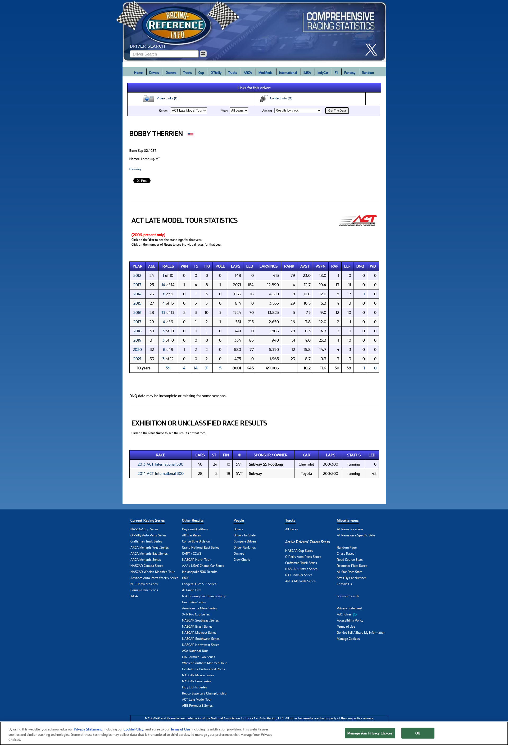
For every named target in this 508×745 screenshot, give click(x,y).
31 (206, 368)
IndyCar (323, 73)
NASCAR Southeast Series (200, 620)
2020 (137, 349)
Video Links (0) (166, 98)
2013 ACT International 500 (160, 464)
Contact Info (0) (280, 98)
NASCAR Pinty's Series (301, 569)
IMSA (307, 73)
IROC (185, 578)
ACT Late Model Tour (197, 699)
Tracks (187, 73)
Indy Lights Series (194, 687)
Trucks (232, 73)
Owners (171, 73)
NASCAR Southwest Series (201, 639)
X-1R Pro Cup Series (196, 614)
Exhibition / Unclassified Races (203, 669)
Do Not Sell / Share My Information (361, 632)
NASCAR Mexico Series (198, 675)
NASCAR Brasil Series (197, 626)
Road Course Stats (350, 560)
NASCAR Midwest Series (199, 632)
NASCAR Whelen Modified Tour (152, 572)
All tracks (291, 529)
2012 (137, 275)
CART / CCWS (191, 553)
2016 (137, 312)
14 (163, 285)
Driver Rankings (245, 547)
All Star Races (191, 535)
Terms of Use (346, 626)
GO (203, 54)
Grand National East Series (200, 547)
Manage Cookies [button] (348, 639)
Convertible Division (196, 541)
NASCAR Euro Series (196, 681)
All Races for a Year (350, 529)
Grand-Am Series (194, 602)
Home (138, 73)
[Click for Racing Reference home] (254, 31)
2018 (137, 331)
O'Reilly (216, 73)
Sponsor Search (348, 596)
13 (163, 312)
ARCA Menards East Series (149, 553)
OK (417, 733)
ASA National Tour (195, 651)
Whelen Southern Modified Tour (204, 663)
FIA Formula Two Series (198, 657)
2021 (137, 359)
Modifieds (265, 73)
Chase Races (345, 553)
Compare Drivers (245, 541)
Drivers (154, 73)
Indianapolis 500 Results (199, 572)
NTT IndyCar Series (144, 584)
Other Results (193, 520)
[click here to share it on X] (373, 50)
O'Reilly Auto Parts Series (148, 535)
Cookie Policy (133, 729)
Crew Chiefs (242, 560)
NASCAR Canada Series (146, 566)
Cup (201, 73)
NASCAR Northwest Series (200, 645)
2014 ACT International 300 (161, 473)
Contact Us (344, 584)
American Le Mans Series (199, 608)
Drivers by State (245, 535)
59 (168, 368)
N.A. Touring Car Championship (204, 596)
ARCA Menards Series (145, 560)
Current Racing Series (147, 520)
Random (368, 73)
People (239, 520)
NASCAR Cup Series (144, 529)
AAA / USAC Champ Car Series (203, 566)
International (288, 73)
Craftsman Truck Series (146, 541)
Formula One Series (144, 590)
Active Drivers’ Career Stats (307, 542)
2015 (137, 303)
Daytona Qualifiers (195, 529)
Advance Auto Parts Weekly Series (154, 578)
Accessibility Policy (350, 620)
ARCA (248, 73)
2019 (137, 340)
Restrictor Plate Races (352, 566)
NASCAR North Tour (196, 560)
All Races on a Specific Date (356, 535)
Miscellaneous (348, 520)
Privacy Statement (349, 608)
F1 (336, 73)
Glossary (135, 169)
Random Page (347, 547)
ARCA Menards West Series (149, 547)
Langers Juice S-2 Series (199, 584)
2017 (137, 322)
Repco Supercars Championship (204, 693)
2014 (137, 294)
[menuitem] (362, 614)
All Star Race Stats (349, 572)
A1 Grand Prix (191, 590)
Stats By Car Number (351, 578)
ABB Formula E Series (197, 705)
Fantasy (349, 73)
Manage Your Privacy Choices (369, 733)
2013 (137, 285)
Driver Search (147, 46)
